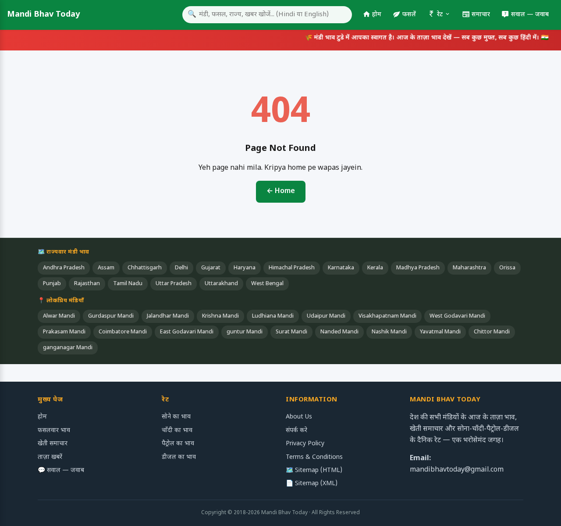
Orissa (507, 268)
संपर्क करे (296, 430)
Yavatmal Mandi (440, 332)
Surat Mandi (291, 332)
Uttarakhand (221, 283)
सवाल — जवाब (530, 15)
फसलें (409, 15)
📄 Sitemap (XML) (311, 483)
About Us (299, 417)
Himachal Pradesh (292, 268)
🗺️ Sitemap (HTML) (314, 470)
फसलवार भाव (54, 430)
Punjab (52, 283)
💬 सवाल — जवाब (61, 470)
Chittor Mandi (492, 332)
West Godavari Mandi (457, 316)
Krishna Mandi (220, 316)
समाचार (481, 15)
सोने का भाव (176, 417)
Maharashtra (469, 268)
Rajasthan (87, 283)
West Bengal (267, 283)
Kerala (375, 268)
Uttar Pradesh (174, 283)
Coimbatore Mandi (123, 332)
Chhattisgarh (145, 268)
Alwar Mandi (59, 316)
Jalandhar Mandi (168, 316)
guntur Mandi (245, 332)
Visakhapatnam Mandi (387, 316)
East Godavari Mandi (186, 332)
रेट (440, 15)
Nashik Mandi (389, 332)
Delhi (181, 268)
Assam (106, 268)
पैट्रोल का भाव (178, 444)
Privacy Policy (305, 444)
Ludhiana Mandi (273, 316)
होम (376, 15)
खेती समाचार (52, 444)
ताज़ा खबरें (50, 457)
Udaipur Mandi (326, 316)
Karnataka (341, 268)
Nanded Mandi (339, 332)
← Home (280, 191)
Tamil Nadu (127, 283)
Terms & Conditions (314, 457)
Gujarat (210, 268)
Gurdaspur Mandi (111, 316)
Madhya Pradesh (418, 268)
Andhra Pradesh (64, 268)
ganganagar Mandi (67, 347)
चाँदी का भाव (177, 430)
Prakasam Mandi (64, 332)
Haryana (245, 268)
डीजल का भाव (179, 457)
